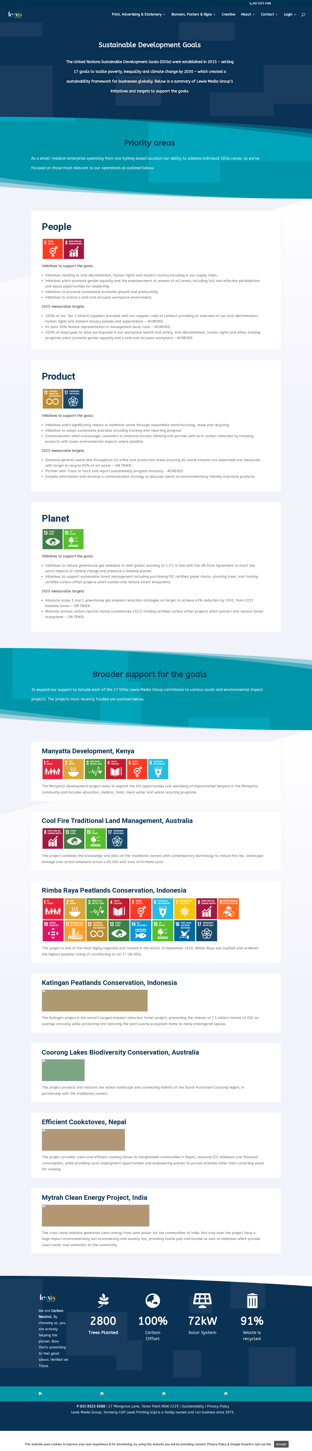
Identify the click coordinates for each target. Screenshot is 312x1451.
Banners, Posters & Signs (191, 14)
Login (288, 14)
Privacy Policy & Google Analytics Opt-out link (239, 1444)
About (246, 14)
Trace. (44, 1366)
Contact (267, 14)
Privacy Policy (218, 1406)
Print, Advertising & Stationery (137, 14)
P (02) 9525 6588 (91, 1406)
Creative (228, 14)
